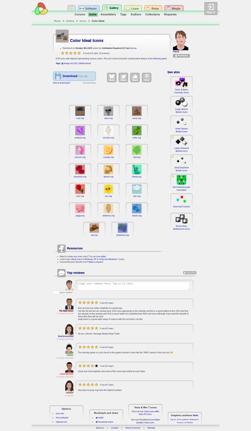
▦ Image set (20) (69, 63)
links (195, 415)
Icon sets (60, 413)
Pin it (146, 80)
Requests (170, 14)
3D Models (188, 422)
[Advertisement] (108, 94)
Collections (152, 14)
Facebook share (105, 422)
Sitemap (151, 428)
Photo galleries (183, 419)
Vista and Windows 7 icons (111, 259)
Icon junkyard (62, 417)
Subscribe (191, 273)
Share (112, 80)
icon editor (101, 256)
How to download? (61, 83)
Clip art (173, 419)
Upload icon (61, 422)
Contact (114, 428)
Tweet (123, 80)
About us (100, 428)
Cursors (80, 14)
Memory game (160, 58)
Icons (92, 14)
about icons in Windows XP (83, 259)
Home (57, 20)
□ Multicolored (84, 63)
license (133, 48)
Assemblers (108, 14)
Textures (180, 422)
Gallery (70, 20)
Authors (136, 14)
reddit (100, 417)
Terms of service (132, 428)
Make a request (96, 262)
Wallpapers (194, 419)
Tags (123, 14)
